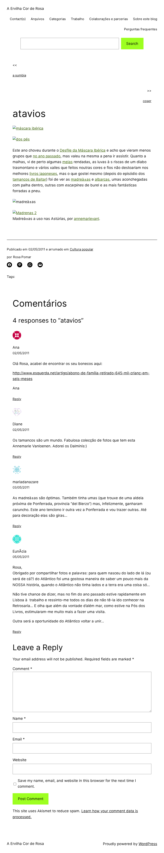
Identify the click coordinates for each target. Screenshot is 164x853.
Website (19, 760)
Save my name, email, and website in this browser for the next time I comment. (77, 783)
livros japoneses (43, 173)
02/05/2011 (21, 353)
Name (19, 718)
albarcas (102, 179)
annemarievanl (86, 219)
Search (132, 43)
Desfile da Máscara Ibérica (82, 150)
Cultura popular (81, 249)
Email (19, 739)
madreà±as (81, 179)
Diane (17, 424)
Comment (22, 669)
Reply (17, 399)
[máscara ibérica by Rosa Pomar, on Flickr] (28, 128)
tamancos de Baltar (29, 179)
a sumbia (19, 75)
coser (147, 101)
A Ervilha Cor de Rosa (25, 8)
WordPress (148, 844)
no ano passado (46, 156)
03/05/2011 (21, 487)
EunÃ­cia (19, 551)
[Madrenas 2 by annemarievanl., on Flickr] (25, 213)
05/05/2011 (21, 557)
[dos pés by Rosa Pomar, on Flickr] (21, 139)
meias (67, 162)
